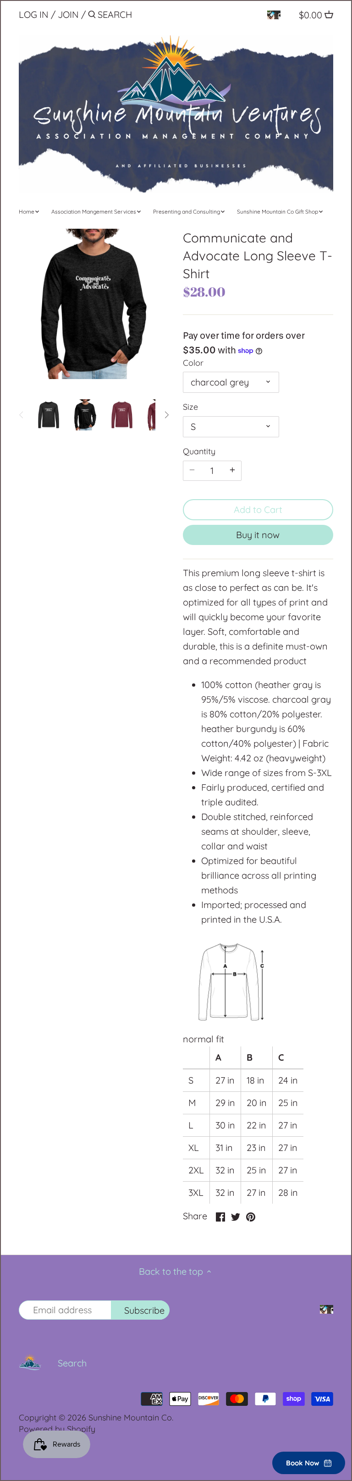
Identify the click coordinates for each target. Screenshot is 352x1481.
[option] (49, 415)
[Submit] (92, 16)
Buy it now (258, 534)
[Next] (166, 415)
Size (190, 407)
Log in (34, 14)
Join (68, 14)
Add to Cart (258, 509)
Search (72, 1363)
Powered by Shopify (57, 1429)
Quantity (199, 451)
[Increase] (232, 470)
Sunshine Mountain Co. (130, 1417)
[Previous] (21, 415)
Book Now (302, 1463)
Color (193, 363)
